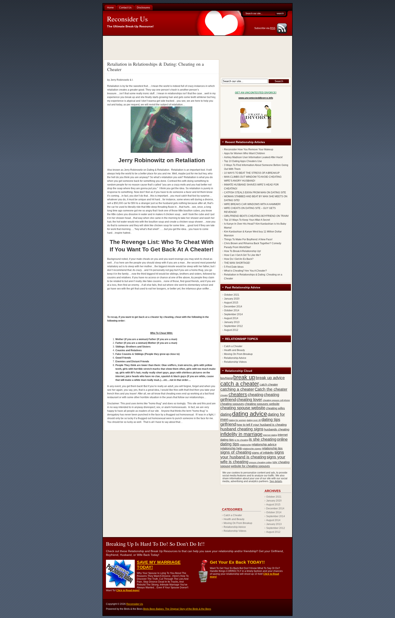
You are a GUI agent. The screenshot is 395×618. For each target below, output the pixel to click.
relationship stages (252, 448)
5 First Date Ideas (234, 266)
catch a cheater (239, 384)
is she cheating (262, 439)
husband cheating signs (241, 429)
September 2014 (233, 314)
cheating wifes (275, 408)
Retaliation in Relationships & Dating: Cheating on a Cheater (155, 66)
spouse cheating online (260, 462)
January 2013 (231, 322)
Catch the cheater (271, 389)
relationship (245, 444)
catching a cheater (237, 389)
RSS (272, 28)
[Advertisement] (198, 47)
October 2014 (231, 310)
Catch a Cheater (233, 346)
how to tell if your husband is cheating (262, 424)
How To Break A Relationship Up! (242, 251)
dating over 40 (254, 420)
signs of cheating (235, 452)
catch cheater (269, 384)
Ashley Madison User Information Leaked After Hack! (253, 157)
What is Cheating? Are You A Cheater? (245, 270)
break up (244, 377)
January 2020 (231, 298)
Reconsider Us (127, 18)
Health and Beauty (234, 350)
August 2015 (231, 302)
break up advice (270, 377)
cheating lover (249, 399)
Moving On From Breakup (238, 354)
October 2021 (231, 294)
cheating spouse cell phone (276, 400)
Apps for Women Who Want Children (244, 153)
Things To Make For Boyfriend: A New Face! (248, 239)
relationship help (231, 448)
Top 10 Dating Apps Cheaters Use (243, 161)
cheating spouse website (242, 408)
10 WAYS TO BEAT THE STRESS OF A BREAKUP (252, 172)
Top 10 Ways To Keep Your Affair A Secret (247, 219)
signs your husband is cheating (252, 454)
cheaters (238, 394)
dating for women (237, 420)
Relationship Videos (235, 361)
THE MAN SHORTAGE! (237, 262)
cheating (255, 394)
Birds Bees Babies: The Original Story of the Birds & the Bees (177, 609)
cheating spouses (232, 404)
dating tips (270, 419)
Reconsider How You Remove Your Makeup (248, 149)
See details (276, 481)
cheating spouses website (262, 404)
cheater (224, 395)
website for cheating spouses (250, 466)
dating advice (249, 413)
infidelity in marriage (241, 434)
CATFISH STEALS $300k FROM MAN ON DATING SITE (255, 192)
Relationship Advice (235, 358)
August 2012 (231, 330)
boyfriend (226, 378)
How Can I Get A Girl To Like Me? (242, 255)
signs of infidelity (263, 452)
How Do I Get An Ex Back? (238, 259)
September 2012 (233, 326)
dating (225, 414)
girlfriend (228, 424)
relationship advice (264, 444)
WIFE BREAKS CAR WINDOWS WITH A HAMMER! (252, 204)
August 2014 (231, 318)
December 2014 (233, 306)
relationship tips (272, 448)
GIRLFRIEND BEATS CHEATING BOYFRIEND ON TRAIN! (256, 216)
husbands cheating (276, 429)
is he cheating (241, 440)
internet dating (270, 435)
